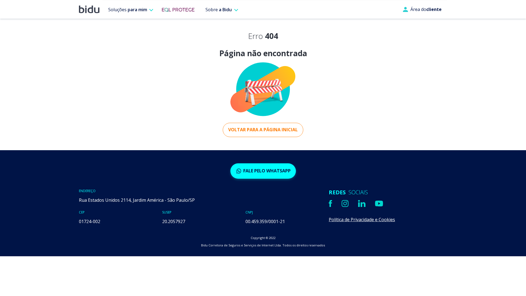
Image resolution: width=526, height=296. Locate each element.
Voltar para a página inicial (263, 130)
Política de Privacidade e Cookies (362, 220)
